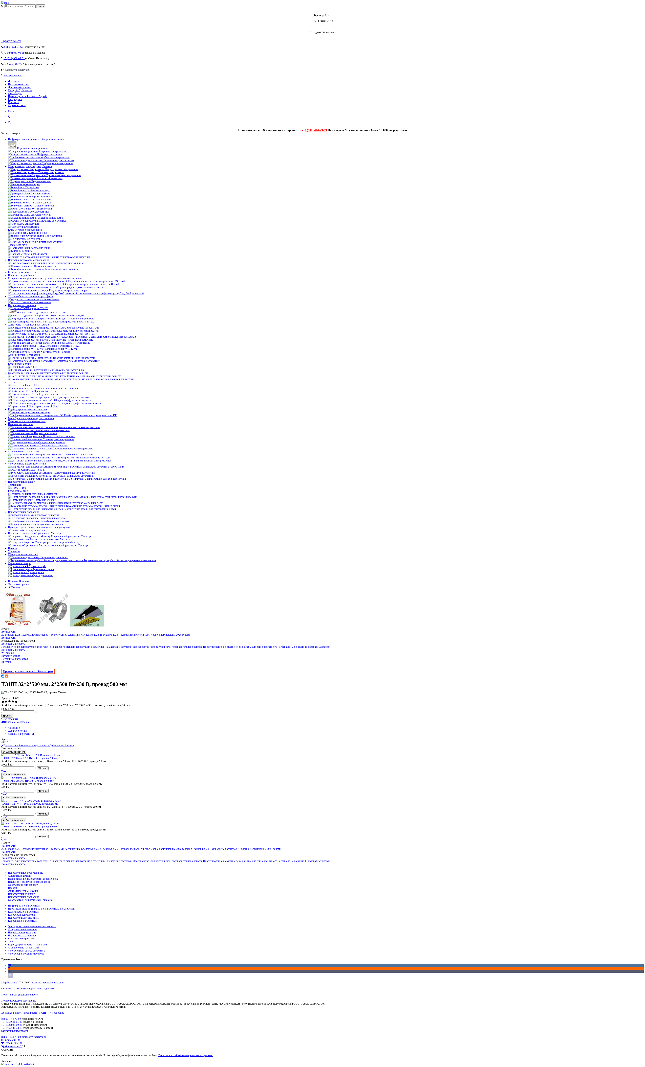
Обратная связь (17, 105)
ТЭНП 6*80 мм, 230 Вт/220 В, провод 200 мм (27, 780)
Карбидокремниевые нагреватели (27, 409)
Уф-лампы (14, 551)
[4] (12, 701)
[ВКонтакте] (2, 676)
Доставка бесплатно (19, 87)
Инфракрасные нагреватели (48, 982)
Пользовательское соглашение (18, 1000)
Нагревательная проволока (23, 512)
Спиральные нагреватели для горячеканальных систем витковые (45, 278)
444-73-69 (14, 46)
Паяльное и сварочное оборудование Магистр (34, 533)
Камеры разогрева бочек (22, 272)
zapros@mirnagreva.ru (17, 69)
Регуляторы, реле (18, 490)
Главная (15, 81)
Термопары (14, 484)
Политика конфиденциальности (19, 994)
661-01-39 (14, 52)
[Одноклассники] (6, 676)
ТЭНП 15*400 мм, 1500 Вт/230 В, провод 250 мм (29, 826)
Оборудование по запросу (23, 554)
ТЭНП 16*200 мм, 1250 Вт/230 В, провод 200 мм (29, 758)
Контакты (13, 102)
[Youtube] (9, 971)
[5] (16, 701)
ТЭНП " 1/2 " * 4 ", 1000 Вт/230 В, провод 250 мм (29, 803)
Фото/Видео (15, 93)
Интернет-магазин (18, 84)
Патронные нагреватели (22, 305)
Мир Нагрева (9, 982)
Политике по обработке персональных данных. (185, 1055)
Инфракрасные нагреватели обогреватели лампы (36, 139)
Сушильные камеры (19, 563)
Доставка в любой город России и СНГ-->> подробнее (32, 1012)
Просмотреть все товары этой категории (28, 671)
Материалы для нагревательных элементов (32, 493)
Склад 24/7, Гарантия (20, 90)
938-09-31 (14, 58)
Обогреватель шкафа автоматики (27, 463)
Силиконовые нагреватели (23, 451)
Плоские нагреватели (20, 424)
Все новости (8, 631)
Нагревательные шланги (22, 481)
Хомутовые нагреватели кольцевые (28, 324)
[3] (9, 701)
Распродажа (15, 99)
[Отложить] (4, 771)
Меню (11, 111)
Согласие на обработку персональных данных (27, 988)
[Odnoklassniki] (9, 968)
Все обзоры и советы (13, 643)
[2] (6, 701)
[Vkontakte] (9, 965)
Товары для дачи (17, 244)
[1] (3, 701)
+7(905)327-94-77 (11, 41)
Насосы (12, 548)
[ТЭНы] (5, 2)
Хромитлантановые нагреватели (27, 421)
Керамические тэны (19, 363)
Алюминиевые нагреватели (24, 354)
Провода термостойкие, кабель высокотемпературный (39, 527)
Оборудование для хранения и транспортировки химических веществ (48, 373)
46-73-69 (14, 64)
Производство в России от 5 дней (27, 96)
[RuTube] (10, 976)
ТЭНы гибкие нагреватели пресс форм (30, 296)
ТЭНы (11, 382)
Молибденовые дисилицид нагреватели (31, 418)
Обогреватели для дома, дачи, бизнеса (30, 166)
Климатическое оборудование (25, 229)
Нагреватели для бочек (21, 275)
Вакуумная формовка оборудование (28, 260)
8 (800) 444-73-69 (316, 130)
